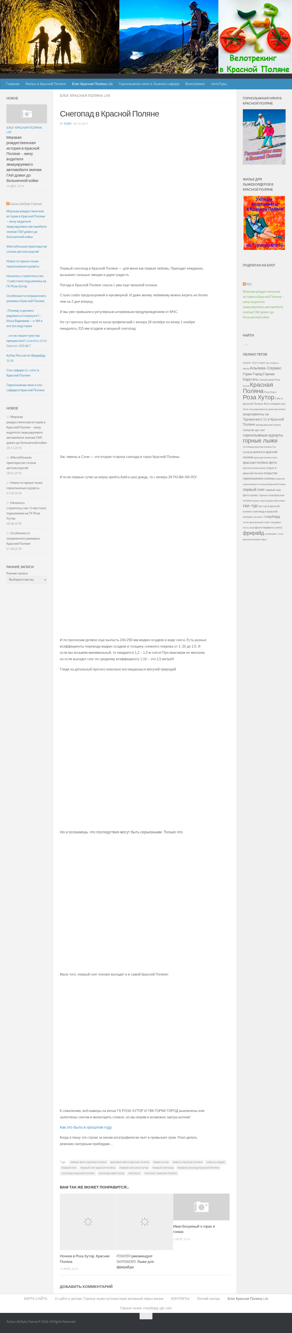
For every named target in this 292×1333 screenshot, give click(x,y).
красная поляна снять (265, 457)
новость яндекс (215, 1162)
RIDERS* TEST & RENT (254, 363)
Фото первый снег (275, 403)
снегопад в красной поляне (77, 1173)
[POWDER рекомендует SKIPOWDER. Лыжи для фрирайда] (145, 1222)
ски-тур (250, 505)
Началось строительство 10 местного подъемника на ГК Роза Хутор (26, 281)
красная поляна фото (260, 463)
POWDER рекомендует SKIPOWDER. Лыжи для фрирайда (135, 1261)
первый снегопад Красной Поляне (198, 1167)
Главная (12, 84)
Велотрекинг (195, 84)
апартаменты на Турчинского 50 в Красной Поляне (263, 419)
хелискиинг (271, 534)
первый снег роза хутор (133, 1167)
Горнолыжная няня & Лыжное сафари (149, 84)
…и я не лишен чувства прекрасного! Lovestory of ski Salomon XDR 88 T (26, 341)
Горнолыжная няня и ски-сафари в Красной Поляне (25, 387)
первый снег (68, 1167)
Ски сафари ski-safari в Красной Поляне (22, 372)
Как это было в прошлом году (86, 1127)
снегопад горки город (111, 1173)
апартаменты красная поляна (269, 409)
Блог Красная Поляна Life (92, 84)
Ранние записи (17, 573)
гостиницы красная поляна (257, 446)
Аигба (246, 368)
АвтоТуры (219, 84)
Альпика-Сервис (266, 368)
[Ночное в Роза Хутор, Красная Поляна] (88, 1222)
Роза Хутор (258, 397)
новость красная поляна (187, 1162)
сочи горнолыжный (253, 522)
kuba (67, 123)
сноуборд (272, 517)
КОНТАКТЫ (180, 1299)
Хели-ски (248, 409)
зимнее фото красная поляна (88, 1162)
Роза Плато (270, 392)
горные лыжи (260, 440)
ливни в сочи (161, 1162)
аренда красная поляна (268, 424)
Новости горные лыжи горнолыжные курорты (22, 263)
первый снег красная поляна (97, 1167)
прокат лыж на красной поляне (268, 500)
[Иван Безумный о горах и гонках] (201, 1207)
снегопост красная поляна (161, 1173)
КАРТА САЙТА (35, 1299)
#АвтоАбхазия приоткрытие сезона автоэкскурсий (26, 249)
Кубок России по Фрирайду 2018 (26, 358)
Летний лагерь (208, 1299)
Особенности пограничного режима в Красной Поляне (26, 298)
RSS (249, 284)
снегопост (134, 1173)
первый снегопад (162, 1167)
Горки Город (253, 374)
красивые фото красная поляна (130, 1162)
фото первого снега (268, 527)
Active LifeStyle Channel (26, 204)
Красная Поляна (258, 387)
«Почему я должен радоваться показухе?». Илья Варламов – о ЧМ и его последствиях (24, 318)
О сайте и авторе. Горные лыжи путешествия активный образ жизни (109, 1299)
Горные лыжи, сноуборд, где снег (146, 1308)
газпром (248, 430)
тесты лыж (248, 527)
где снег (260, 430)
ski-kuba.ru (272, 363)
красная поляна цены (254, 467)
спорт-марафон (272, 522)
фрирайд (253, 533)
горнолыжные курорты (263, 435)
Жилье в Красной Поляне (45, 84)
